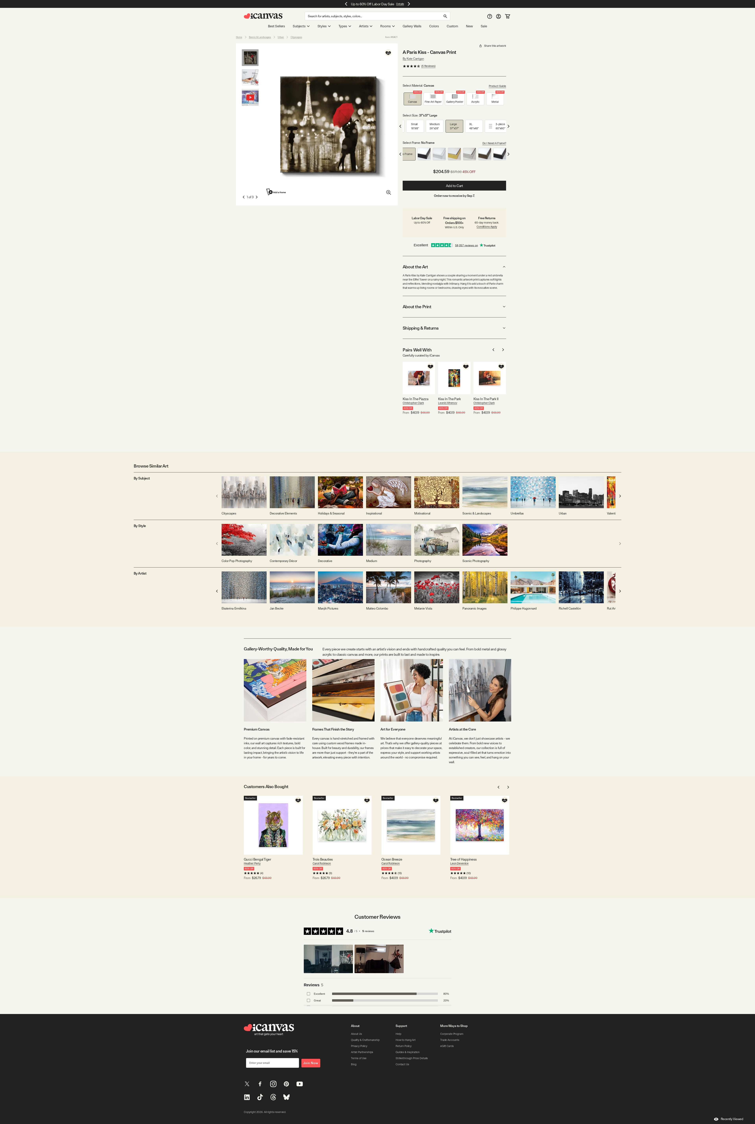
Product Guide (497, 86)
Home (239, 37)
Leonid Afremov (447, 402)
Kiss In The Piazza (415, 399)
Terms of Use (358, 1058)
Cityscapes (296, 37)
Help (398, 1033)
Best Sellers (276, 26)
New (469, 26)
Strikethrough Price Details (412, 1058)
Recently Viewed (732, 1119)
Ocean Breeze (391, 859)
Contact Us (402, 1064)
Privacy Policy (359, 1046)
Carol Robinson (322, 863)
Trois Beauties (323, 859)
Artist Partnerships (362, 1052)
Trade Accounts (449, 1039)
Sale (484, 26)
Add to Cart (454, 186)
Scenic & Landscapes (260, 37)
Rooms (385, 26)
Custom (452, 26)
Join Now (310, 1063)
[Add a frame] (276, 192)
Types (343, 26)
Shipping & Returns (421, 328)
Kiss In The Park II (486, 399)
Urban (281, 37)
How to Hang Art (406, 1039)
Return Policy (404, 1046)
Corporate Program (451, 1033)
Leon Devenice (459, 863)
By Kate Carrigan (413, 59)
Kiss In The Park (449, 399)
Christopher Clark (413, 402)
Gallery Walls (412, 26)
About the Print (417, 306)
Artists (363, 26)
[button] (412, 99)
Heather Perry (252, 863)
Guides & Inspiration (408, 1052)
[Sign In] (498, 16)
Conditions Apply (487, 226)
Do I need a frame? (494, 143)
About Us (356, 1033)
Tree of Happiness (463, 859)
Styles (322, 26)
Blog (353, 1064)
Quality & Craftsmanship (365, 1039)
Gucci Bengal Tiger (257, 859)
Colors (434, 26)
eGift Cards (447, 1046)
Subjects (299, 26)
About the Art (415, 266)
